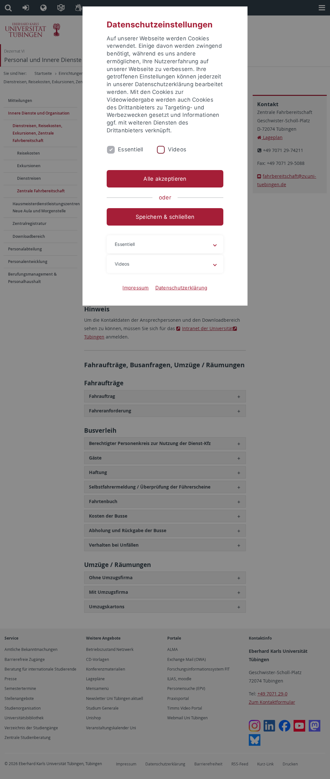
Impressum (135, 288)
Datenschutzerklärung (181, 288)
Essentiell (130, 149)
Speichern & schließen (165, 217)
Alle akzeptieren (164, 179)
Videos (177, 149)
